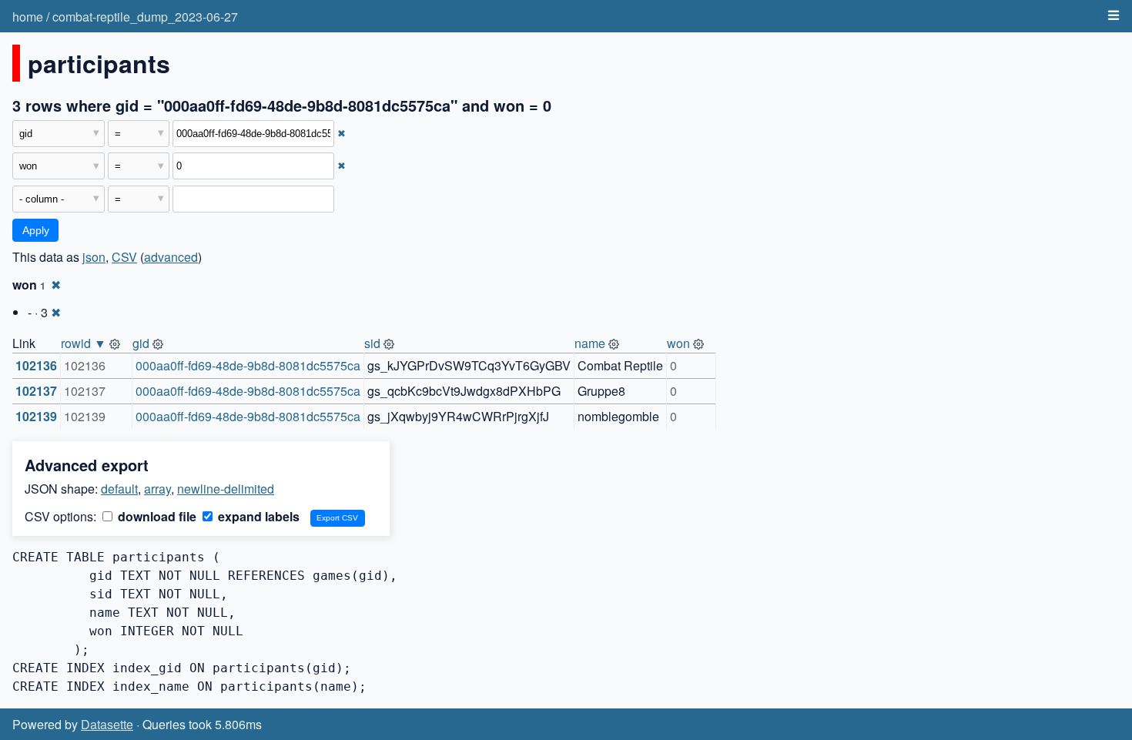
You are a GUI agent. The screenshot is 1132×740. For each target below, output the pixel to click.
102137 (36, 391)
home (27, 16)
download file (155, 516)
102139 (36, 416)
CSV (124, 257)
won (678, 343)
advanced (171, 257)
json (93, 257)
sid (372, 343)
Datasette (107, 724)
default (119, 488)
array (157, 488)
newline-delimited (225, 488)
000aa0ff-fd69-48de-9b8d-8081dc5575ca (248, 365)
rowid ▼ (83, 343)
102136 (36, 365)
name (589, 343)
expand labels (257, 516)
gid (140, 343)
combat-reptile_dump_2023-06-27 (145, 16)
